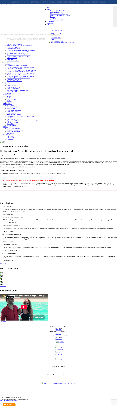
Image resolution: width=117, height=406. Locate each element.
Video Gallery (10, 137)
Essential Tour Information (14, 48)
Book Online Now (56, 33)
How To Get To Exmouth (14, 107)
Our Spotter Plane (12, 99)
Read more (3, 263)
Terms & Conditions (5, 400)
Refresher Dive (11, 93)
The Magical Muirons (13, 88)
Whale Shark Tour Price (13, 128)
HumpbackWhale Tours (6, 63)
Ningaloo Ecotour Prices (13, 131)
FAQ (48, 24)
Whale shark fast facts (13, 61)
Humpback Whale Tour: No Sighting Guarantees (20, 71)
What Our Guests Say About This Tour (17, 75)
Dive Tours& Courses (6, 83)
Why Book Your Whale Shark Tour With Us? (63, 42)
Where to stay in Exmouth (14, 110)
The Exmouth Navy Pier (13, 87)
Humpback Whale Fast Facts (14, 81)
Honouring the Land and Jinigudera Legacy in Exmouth (22, 116)
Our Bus (9, 101)
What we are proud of (56, 12)
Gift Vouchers (50, 21)
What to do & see (11, 113)
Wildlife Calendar (11, 108)
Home (48, 7)
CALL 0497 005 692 (56, 30)
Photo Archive (11, 139)
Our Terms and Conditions (57, 20)
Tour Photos (10, 136)
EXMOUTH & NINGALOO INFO (8, 104)
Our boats (52, 17)
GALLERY (6, 134)
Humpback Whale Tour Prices (15, 130)
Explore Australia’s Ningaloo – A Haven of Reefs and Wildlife (24, 121)
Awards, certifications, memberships (60, 15)
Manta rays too (11, 59)
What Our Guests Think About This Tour (18, 56)
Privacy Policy (16, 400)
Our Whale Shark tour (57, 41)
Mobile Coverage (11, 125)
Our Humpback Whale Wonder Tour (17, 65)
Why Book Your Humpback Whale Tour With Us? (20, 67)
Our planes (53, 18)
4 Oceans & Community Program (59, 14)
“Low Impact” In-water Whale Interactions (18, 78)
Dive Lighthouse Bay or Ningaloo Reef (17, 90)
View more (3, 286)
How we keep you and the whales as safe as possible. (21, 73)
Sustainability (10, 124)
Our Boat (9, 98)
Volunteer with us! (12, 58)
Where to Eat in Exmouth (14, 114)
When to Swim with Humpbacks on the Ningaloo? (20, 76)
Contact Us (50, 23)
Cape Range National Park (14, 119)
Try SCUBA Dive (12, 91)
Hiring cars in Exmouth (13, 111)
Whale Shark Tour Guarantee (15, 47)
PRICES (5, 127)
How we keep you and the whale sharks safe (19, 51)
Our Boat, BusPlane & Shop (7, 95)
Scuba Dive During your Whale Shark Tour (18, 55)
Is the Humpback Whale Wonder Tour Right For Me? (21, 70)
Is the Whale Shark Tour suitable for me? (18, 53)
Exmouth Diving (11, 85)
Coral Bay (9, 117)
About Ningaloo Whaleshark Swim (59, 11)
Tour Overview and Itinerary (14, 44)
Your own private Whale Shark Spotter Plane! (19, 45)
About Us (49, 9)
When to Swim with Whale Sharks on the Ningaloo (21, 50)
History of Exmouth (12, 122)
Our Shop (9, 102)
